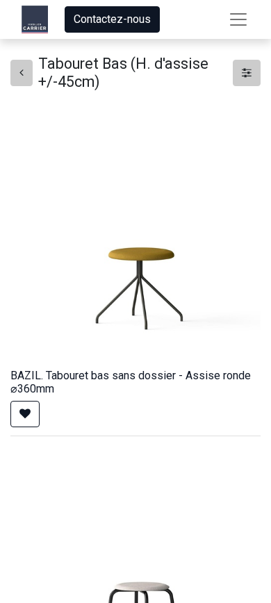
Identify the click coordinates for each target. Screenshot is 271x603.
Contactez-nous (112, 19)
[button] (25, 414)
